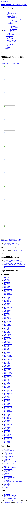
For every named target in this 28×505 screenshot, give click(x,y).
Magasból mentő (14, 27)
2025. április (7, 300)
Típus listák (6, 486)
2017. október (7, 425)
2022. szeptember (8, 342)
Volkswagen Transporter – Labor (12, 244)
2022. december (8, 338)
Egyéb (5, 452)
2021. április (7, 366)
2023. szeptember (8, 325)
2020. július (6, 379)
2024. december (8, 306)
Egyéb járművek (11, 16)
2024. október (7, 308)
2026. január (7, 287)
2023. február (7, 335)
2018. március (7, 418)
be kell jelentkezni (17, 250)
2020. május (7, 382)
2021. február (7, 369)
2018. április (7, 417)
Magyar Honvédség (12, 41)
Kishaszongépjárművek (12, 15)
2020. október (7, 375)
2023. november (8, 322)
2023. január (7, 337)
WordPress (19, 502)
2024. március (7, 318)
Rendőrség (6, 12)
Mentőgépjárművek (11, 31)
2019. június (7, 397)
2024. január (7, 320)
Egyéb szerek (13, 29)
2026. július (6, 279)
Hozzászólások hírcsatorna (10, 496)
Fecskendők (13, 26)
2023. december (8, 321)
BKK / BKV (10, 38)
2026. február (7, 286)
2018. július (6, 413)
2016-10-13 (10, 63)
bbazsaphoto (4, 63)
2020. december (8, 372)
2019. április (7, 400)
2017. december (8, 423)
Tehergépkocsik (11, 24)
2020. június (7, 380)
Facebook (6, 48)
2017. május (7, 431)
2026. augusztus (8, 277)
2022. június (7, 346)
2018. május (7, 416)
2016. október (7, 439)
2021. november (8, 356)
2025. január (7, 304)
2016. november (8, 438)
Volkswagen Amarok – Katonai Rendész (14, 263)
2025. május (7, 299)
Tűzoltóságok (10, 23)
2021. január (7, 370)
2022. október (7, 341)
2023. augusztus (8, 327)
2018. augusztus (8, 411)
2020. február (7, 386)
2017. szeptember (8, 427)
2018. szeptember (8, 410)
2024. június (7, 314)
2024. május (7, 315)
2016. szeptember (8, 441)
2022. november (8, 339)
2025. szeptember (8, 293)
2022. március (7, 351)
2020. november (8, 373)
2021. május (7, 365)
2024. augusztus (8, 311)
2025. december (8, 289)
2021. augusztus (8, 361)
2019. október (7, 392)
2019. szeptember (8, 393)
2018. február (7, 420)
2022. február (7, 352)
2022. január (7, 353)
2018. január (7, 421)
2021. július (6, 362)
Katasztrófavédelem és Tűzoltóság (12, 19)
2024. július (6, 313)
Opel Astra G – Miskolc (10, 243)
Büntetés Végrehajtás (12, 40)
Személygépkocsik (11, 13)
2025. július (6, 296)
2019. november (8, 390)
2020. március (7, 385)
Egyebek (9, 47)
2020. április (7, 383)
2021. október (7, 358)
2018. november (8, 407)
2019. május (7, 399)
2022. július (6, 345)
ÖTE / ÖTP (10, 20)
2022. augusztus (8, 344)
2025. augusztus (8, 294)
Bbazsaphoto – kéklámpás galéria (14, 5)
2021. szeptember (8, 359)
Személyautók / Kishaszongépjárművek (16, 22)
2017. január (7, 435)
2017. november (8, 424)
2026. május (7, 282)
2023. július (6, 328)
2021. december (8, 355)
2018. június (7, 414)
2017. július (6, 428)
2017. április (7, 432)
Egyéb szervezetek (8, 36)
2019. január (7, 404)
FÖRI (8, 37)
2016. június (7, 442)
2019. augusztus (8, 394)
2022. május (7, 348)
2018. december (8, 406)
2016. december (8, 437)
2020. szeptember (8, 376)
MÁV (8, 43)
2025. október (7, 291)
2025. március (7, 301)
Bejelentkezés (7, 494)
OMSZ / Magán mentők (10, 30)
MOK (8, 33)
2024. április (7, 317)
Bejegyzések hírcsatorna (10, 495)
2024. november (8, 307)
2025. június (7, 297)
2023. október (7, 324)
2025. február (7, 303)
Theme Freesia (6, 502)
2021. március (7, 368)
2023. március (7, 334)
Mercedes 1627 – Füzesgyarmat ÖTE (13, 261)
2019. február (7, 403)
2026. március (7, 284)
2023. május (7, 331)
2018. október (7, 408)
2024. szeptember (8, 310)
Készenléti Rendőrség (12, 17)
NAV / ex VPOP (11, 44)
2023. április (7, 332)
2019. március (7, 401)
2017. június (7, 430)
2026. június (7, 280)
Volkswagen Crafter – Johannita (11, 260)
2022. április (7, 349)
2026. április (7, 283)
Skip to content (4, 1)
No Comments (16, 63)
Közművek (9, 46)
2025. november (8, 290)
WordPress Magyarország (10, 498)
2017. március (7, 434)
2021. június (7, 363)
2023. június (7, 330)
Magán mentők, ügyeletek (13, 34)
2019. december (8, 389)
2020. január (7, 387)
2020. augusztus (8, 377)
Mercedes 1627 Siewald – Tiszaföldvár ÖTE (15, 264)
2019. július (6, 396)
